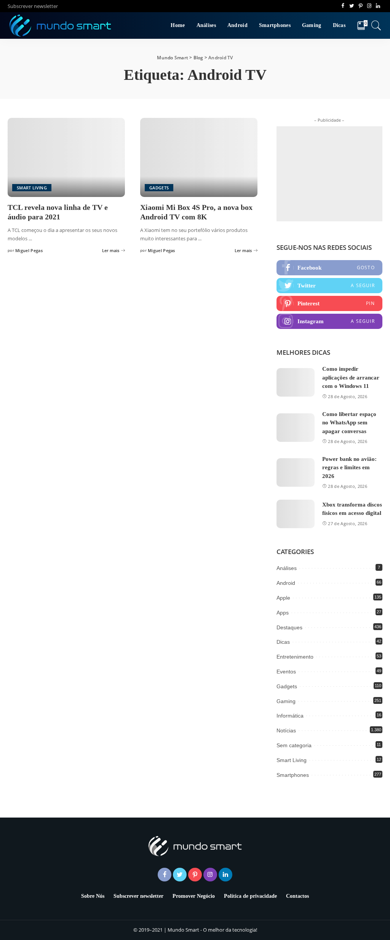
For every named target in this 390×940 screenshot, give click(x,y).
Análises (287, 568)
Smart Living (32, 188)
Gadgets (159, 188)
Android (286, 583)
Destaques (289, 627)
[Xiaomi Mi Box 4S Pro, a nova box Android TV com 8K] (198, 157)
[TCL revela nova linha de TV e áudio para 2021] (66, 157)
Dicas (283, 642)
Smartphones (293, 775)
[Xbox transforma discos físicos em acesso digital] (296, 514)
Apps (283, 613)
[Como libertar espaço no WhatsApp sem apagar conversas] (296, 427)
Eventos (286, 671)
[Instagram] (329, 321)
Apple (283, 598)
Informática (290, 716)
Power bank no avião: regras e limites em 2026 (349, 467)
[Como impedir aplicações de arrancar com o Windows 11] (296, 382)
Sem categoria (294, 745)
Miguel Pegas (29, 250)
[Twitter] (329, 285)
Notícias (286, 730)
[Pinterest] (329, 303)
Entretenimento (295, 657)
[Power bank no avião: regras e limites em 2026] (296, 472)
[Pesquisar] (376, 25)
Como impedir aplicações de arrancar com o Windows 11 (350, 377)
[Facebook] (329, 267)
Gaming (286, 701)
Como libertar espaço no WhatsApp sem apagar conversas (349, 422)
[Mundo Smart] (60, 25)
